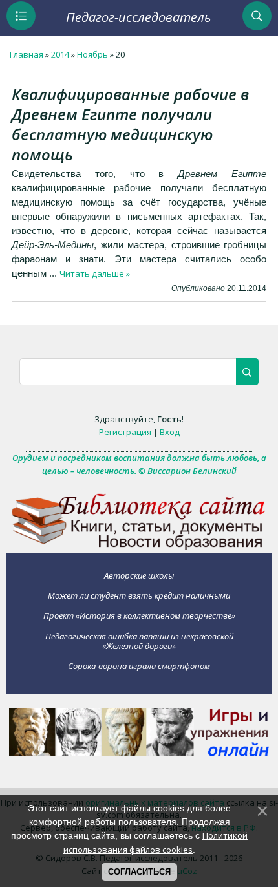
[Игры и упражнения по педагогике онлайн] (139, 752)
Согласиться (139, 872)
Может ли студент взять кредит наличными (139, 595)
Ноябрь (92, 54)
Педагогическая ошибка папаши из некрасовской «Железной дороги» (139, 641)
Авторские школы (139, 575)
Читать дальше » (94, 273)
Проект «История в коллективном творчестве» (139, 615)
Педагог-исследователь (138, 17)
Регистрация (125, 432)
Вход (170, 432)
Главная (26, 54)
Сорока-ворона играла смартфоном (139, 666)
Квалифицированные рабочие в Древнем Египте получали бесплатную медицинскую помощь (130, 124)
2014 (60, 54)
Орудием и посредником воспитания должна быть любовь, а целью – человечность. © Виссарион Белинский (139, 464)
